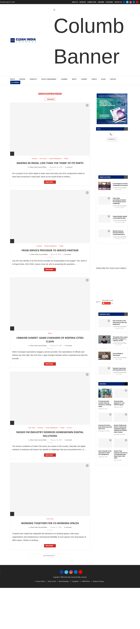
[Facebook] (124, 2)
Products (33, 79)
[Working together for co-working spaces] (50, 489)
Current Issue (91, 2)
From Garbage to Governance (118, 354)
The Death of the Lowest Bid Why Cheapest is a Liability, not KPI (120, 338)
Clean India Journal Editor (38, 167)
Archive (103, 384)
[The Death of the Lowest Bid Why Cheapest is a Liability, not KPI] (104, 339)
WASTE (74, 79)
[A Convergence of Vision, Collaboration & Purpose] (104, 186)
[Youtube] (137, 2)
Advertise (82, 2)
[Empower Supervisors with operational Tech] (104, 370)
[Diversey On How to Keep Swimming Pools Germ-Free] (105, 417)
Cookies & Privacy (98, 581)
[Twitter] (127, 2)
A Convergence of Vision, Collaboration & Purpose (120, 184)
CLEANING (64, 79)
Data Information (64, 581)
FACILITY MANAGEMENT (48, 79)
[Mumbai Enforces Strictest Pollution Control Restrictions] (104, 233)
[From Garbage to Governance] (104, 356)
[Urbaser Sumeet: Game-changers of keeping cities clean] (50, 304)
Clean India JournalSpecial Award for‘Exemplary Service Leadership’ (119, 200)
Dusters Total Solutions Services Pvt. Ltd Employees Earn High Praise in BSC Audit (121, 454)
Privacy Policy (40, 581)
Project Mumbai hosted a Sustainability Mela (120, 217)
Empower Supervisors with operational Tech (119, 369)
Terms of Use (52, 581)
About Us (75, 2)
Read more (49, 182)
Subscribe (101, 2)
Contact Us (118, 2)
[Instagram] (130, 2)
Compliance (75, 581)
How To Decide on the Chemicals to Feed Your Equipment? (120, 322)
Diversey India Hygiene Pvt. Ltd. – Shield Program (119, 403)
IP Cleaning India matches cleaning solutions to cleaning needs (104, 403)
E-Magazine (109, 2)
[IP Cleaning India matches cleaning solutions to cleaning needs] (105, 393)
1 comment (68, 167)
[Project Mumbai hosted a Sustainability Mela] (104, 219)
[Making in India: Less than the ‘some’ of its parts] (50, 129)
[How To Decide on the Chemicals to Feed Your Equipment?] (104, 323)
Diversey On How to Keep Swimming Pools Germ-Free (105, 427)
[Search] (129, 81)
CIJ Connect (15, 82)
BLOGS (103, 79)
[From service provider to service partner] (50, 216)
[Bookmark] (87, 105)
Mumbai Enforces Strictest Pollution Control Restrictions (119, 232)
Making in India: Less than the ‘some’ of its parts (50, 163)
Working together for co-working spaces (50, 523)
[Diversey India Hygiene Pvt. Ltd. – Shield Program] (121, 393)
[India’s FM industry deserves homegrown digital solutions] (50, 398)
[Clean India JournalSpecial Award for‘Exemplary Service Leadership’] (104, 200)
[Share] (12, 154)
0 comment (67, 254)
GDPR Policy (86, 581)
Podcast (113, 79)
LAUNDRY (84, 79)
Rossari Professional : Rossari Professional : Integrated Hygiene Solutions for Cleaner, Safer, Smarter (120, 428)
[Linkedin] (134, 2)
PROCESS (22, 79)
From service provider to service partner (50, 250)
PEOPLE (12, 79)
